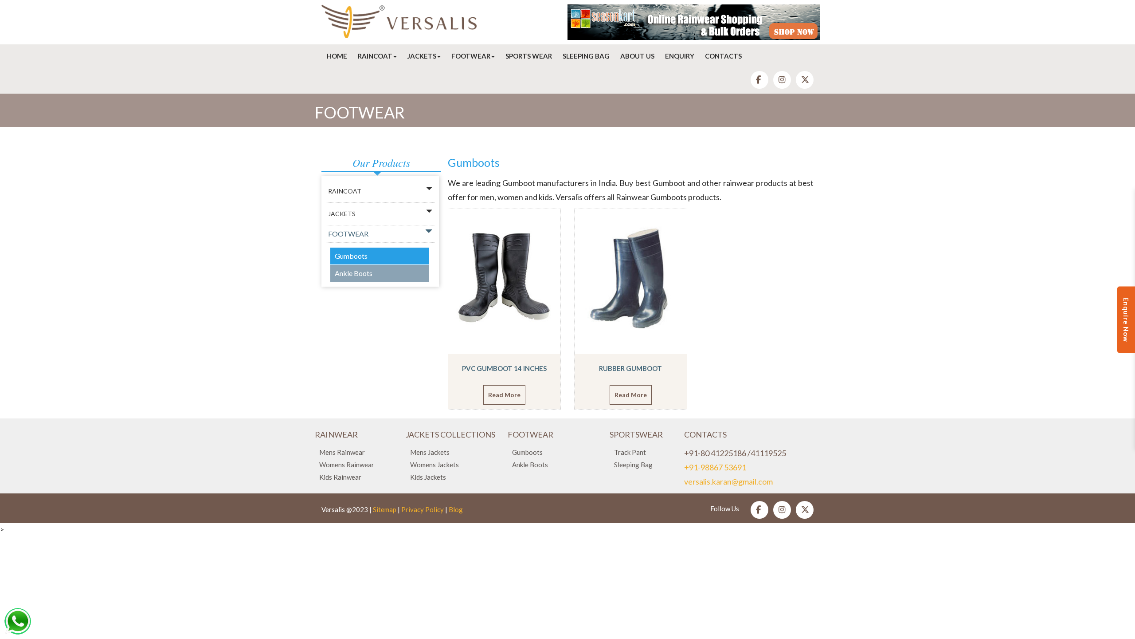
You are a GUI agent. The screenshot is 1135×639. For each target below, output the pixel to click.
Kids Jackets (428, 477)
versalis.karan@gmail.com (728, 481)
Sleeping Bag (586, 56)
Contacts (723, 56)
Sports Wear (528, 56)
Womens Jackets (434, 465)
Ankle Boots (353, 273)
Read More (504, 394)
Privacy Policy (422, 509)
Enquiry (679, 56)
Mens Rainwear (342, 452)
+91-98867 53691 (715, 467)
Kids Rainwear (340, 477)
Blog (456, 509)
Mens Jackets (430, 452)
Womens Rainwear (346, 465)
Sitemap (384, 509)
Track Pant (630, 452)
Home (337, 56)
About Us (637, 56)
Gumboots (351, 256)
